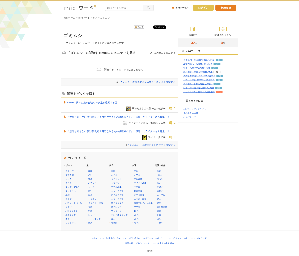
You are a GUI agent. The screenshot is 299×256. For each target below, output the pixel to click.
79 (220, 76)
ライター (153, 137)
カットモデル (117, 191)
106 (217, 84)
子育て (160, 223)
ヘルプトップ (189, 117)
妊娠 (159, 215)
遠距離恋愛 (162, 207)
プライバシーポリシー (145, 243)
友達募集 (138, 179)
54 (219, 60)
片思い (160, 187)
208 (218, 88)
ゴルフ (68, 199)
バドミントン (71, 211)
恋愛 (159, 171)
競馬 (90, 179)
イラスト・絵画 (95, 203)
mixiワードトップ (87, 17)
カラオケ (92, 199)
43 (217, 72)
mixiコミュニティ (163, 238)
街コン (160, 179)
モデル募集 (116, 187)
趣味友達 (138, 191)
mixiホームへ (182, 7)
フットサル (70, 191)
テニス (68, 183)
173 (214, 68)
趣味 (90, 171)
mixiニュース (189, 238)
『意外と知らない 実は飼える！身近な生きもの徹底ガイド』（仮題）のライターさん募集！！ (118, 117)
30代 (136, 219)
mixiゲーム (148, 238)
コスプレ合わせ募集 (143, 203)
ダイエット (116, 179)
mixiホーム (69, 17)
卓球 (67, 195)
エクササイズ (117, 203)
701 (219, 92)
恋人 (159, 183)
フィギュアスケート (74, 187)
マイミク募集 (140, 183)
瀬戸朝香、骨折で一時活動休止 (197, 71)
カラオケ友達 (140, 199)
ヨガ (113, 219)
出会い (160, 175)
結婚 (159, 211)
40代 (136, 223)
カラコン (115, 183)
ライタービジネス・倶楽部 (143, 122)
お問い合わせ (134, 238)
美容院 (114, 223)
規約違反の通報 (190, 113)
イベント (177, 238)
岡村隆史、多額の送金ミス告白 (197, 83)
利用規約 (110, 238)
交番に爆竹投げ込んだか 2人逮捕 (198, 87)
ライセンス (121, 238)
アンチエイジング (119, 215)
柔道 (67, 219)
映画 (90, 223)
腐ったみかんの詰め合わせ (146, 108)
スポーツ (69, 171)
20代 (136, 215)
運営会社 (129, 243)
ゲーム (91, 187)
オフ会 (137, 175)
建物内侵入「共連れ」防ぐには (197, 64)
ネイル (114, 175)
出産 (159, 219)
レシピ (91, 215)
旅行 (90, 191)
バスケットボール (73, 203)
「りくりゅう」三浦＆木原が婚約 (199, 91)
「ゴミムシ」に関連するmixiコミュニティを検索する (146, 82)
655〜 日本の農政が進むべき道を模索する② (92, 102)
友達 (136, 171)
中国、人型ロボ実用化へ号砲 (196, 68)
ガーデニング (94, 219)
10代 (136, 211)
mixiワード (202, 238)
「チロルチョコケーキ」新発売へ (199, 79)
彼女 (159, 203)
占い (90, 175)
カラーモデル (117, 199)
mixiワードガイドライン (194, 109)
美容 (113, 171)
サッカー (69, 179)
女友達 (137, 187)
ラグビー (69, 207)
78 (219, 80)
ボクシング (70, 215)
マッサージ (116, 211)
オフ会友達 (139, 195)
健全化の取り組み (165, 243)
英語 (90, 207)
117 (217, 64)
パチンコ (92, 183)
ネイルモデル (117, 195)
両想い (160, 191)
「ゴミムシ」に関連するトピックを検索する (151, 144)
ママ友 (137, 207)
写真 (90, 195)
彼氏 (159, 199)
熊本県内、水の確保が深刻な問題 (199, 60)
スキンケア (116, 207)
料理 (90, 211)
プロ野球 (69, 175)
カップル (161, 195)
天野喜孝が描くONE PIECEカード (199, 75)
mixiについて (98, 238)
